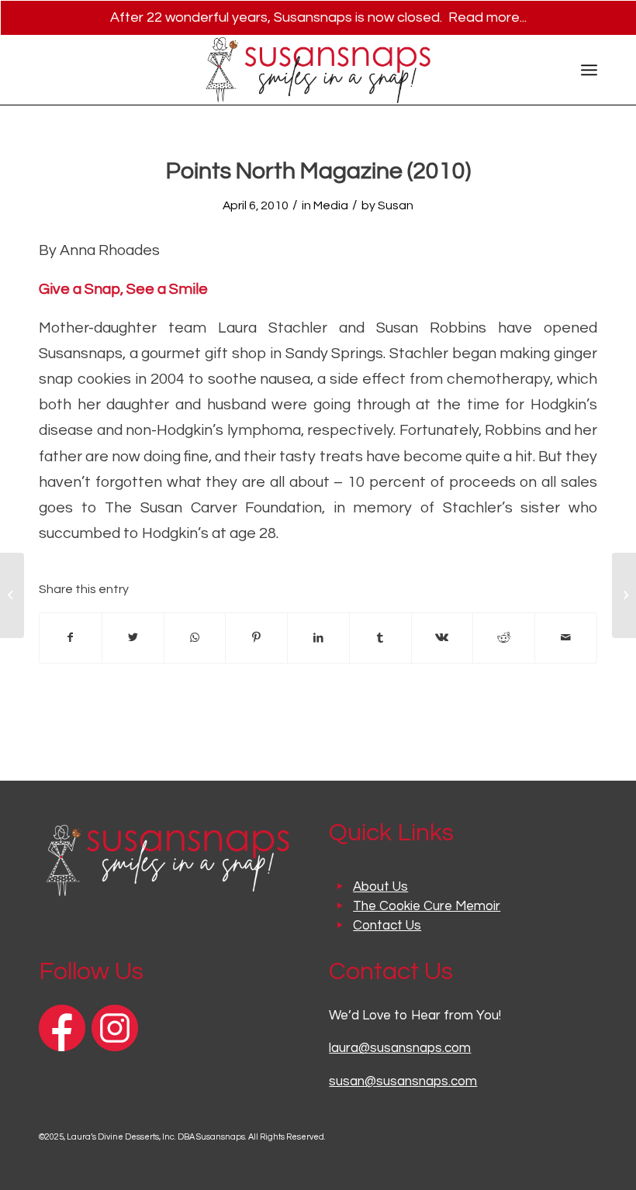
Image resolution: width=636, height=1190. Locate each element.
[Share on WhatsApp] (195, 638)
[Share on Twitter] (133, 638)
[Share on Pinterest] (256, 638)
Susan (395, 205)
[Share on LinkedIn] (318, 638)
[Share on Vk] (442, 638)
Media (330, 205)
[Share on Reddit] (503, 638)
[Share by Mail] (565, 638)
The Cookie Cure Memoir (426, 906)
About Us (380, 887)
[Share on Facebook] (71, 638)
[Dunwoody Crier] (12, 595)
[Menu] (589, 70)
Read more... (487, 17)
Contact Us (387, 926)
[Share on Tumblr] (380, 638)
